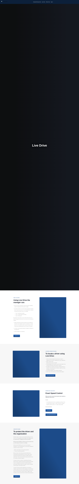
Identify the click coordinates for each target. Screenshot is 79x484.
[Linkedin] (76, 2)
